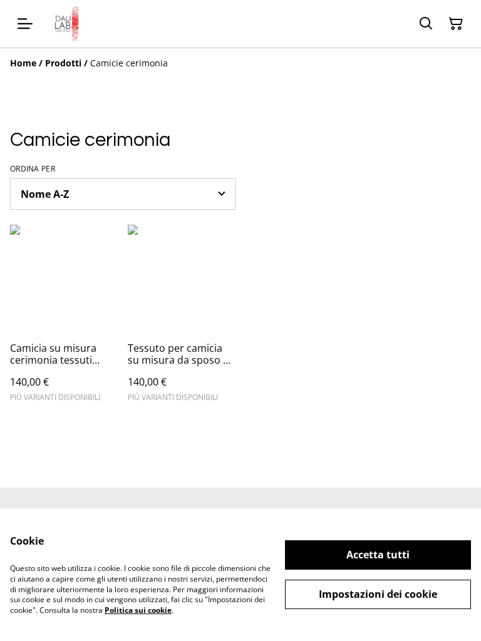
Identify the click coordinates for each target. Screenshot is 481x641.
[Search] (426, 24)
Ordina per (32, 169)
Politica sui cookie (138, 610)
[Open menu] (25, 24)
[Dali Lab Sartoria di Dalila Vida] (62, 23)
